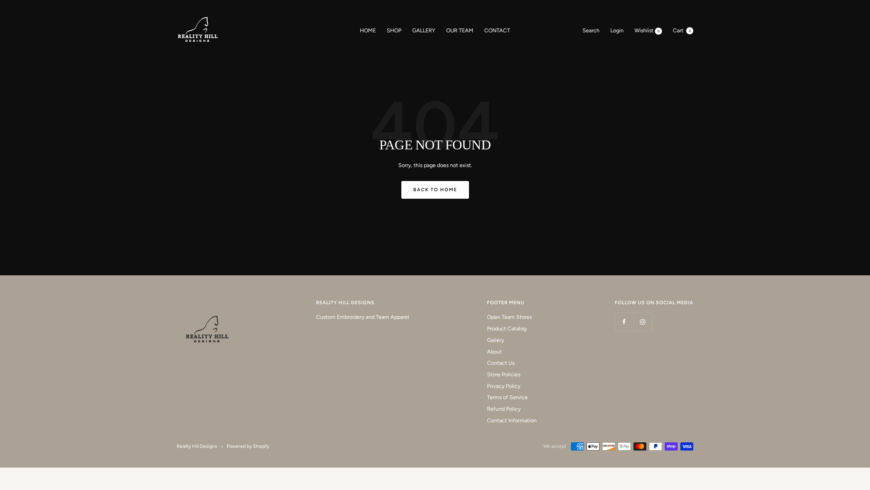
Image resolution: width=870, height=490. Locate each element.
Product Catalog (506, 328)
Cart (682, 30)
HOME (368, 30)
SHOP (394, 30)
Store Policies (503, 374)
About (494, 351)
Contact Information (512, 420)
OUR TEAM (459, 30)
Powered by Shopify (248, 446)
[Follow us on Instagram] (642, 321)
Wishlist (647, 30)
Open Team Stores (509, 317)
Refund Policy (504, 409)
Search (590, 30)
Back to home (435, 190)
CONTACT (497, 30)
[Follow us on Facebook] (624, 321)
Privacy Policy (503, 386)
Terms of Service (507, 397)
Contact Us (501, 363)
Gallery (495, 340)
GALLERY (423, 30)
